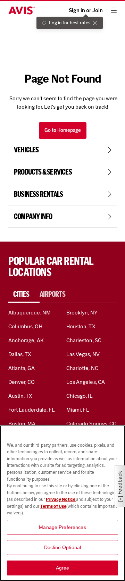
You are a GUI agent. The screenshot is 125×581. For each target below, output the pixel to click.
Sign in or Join (86, 10)
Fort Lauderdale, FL (31, 409)
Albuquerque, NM (29, 312)
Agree (62, 568)
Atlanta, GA (21, 368)
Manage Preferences (62, 527)
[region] (62, 503)
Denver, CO (21, 382)
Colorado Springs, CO (91, 423)
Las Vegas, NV (83, 354)
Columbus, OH (25, 326)
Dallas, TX (19, 354)
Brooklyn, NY (82, 312)
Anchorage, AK (26, 340)
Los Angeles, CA (85, 382)
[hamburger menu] (114, 10)
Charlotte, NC (82, 368)
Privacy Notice (61, 499)
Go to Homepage (62, 130)
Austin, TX (20, 396)
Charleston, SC (83, 340)
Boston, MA (21, 423)
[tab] (24, 294)
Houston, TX (80, 326)
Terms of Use (53, 506)
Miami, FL (77, 409)
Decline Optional (62, 547)
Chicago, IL (79, 396)
